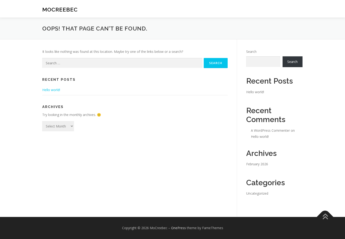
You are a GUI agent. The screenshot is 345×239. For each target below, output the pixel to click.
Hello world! (51, 90)
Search (251, 51)
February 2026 (257, 164)
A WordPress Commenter (270, 130)
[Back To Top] (325, 217)
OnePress (178, 228)
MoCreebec (60, 9)
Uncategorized (257, 193)
